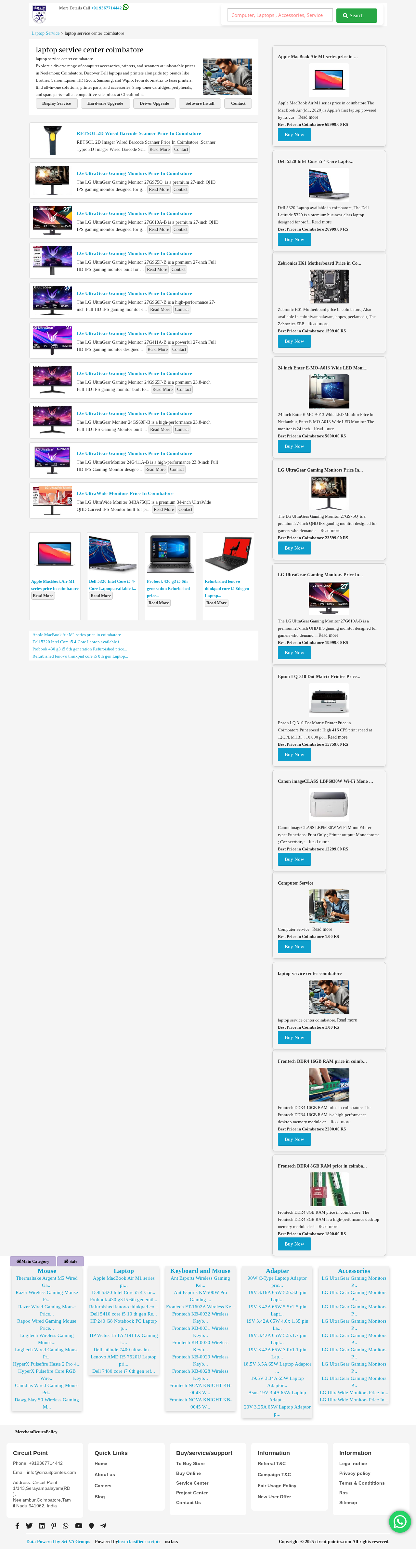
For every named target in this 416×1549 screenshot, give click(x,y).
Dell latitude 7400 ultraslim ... (124, 1349)
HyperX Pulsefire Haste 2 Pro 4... (47, 1364)
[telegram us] (103, 1526)
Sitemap (348, 1502)
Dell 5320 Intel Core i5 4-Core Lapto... (316, 161)
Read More (160, 149)
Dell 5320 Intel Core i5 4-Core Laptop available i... (77, 641)
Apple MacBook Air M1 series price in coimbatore (76, 634)
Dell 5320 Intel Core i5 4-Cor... (123, 1292)
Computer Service (295, 883)
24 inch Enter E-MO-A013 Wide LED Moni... (323, 368)
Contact (238, 103)
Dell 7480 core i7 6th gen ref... (123, 1371)
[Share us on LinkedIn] (41, 1526)
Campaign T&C (274, 1474)
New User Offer (274, 1496)
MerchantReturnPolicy (36, 1431)
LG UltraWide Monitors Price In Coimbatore (125, 493)
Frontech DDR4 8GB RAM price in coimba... (322, 1166)
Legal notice (353, 1463)
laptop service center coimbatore (310, 973)
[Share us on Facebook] (17, 1526)
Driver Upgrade (154, 103)
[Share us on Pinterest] (54, 1526)
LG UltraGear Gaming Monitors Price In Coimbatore (134, 173)
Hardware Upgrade (105, 103)
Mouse (47, 1270)
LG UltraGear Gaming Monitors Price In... (320, 470)
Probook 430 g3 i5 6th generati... (123, 1299)
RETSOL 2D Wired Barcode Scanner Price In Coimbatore (139, 133)
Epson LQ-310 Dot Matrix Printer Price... (319, 676)
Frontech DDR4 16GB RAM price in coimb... (322, 1061)
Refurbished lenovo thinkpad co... (123, 1306)
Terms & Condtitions (362, 1483)
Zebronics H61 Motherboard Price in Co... (319, 263)
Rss (343, 1492)
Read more (308, 117)
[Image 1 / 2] (227, 93)
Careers (103, 1485)
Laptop (124, 1270)
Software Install (200, 103)
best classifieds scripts (139, 1541)
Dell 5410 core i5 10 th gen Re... (123, 1313)
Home (101, 1463)
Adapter (277, 1270)
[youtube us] (78, 1526)
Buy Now (294, 134)
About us (105, 1474)
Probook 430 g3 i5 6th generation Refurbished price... (168, 588)
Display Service (56, 103)
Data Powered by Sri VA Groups (58, 1541)
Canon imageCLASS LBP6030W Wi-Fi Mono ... (325, 781)
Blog (100, 1496)
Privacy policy (354, 1473)
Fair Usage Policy (277, 1485)
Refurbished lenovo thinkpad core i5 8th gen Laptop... (227, 588)
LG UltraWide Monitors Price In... (354, 1392)
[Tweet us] (29, 1526)
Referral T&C (272, 1463)
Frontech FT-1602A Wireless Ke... (200, 1306)
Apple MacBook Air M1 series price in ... (318, 56)
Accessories (354, 1270)
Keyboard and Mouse (200, 1270)
